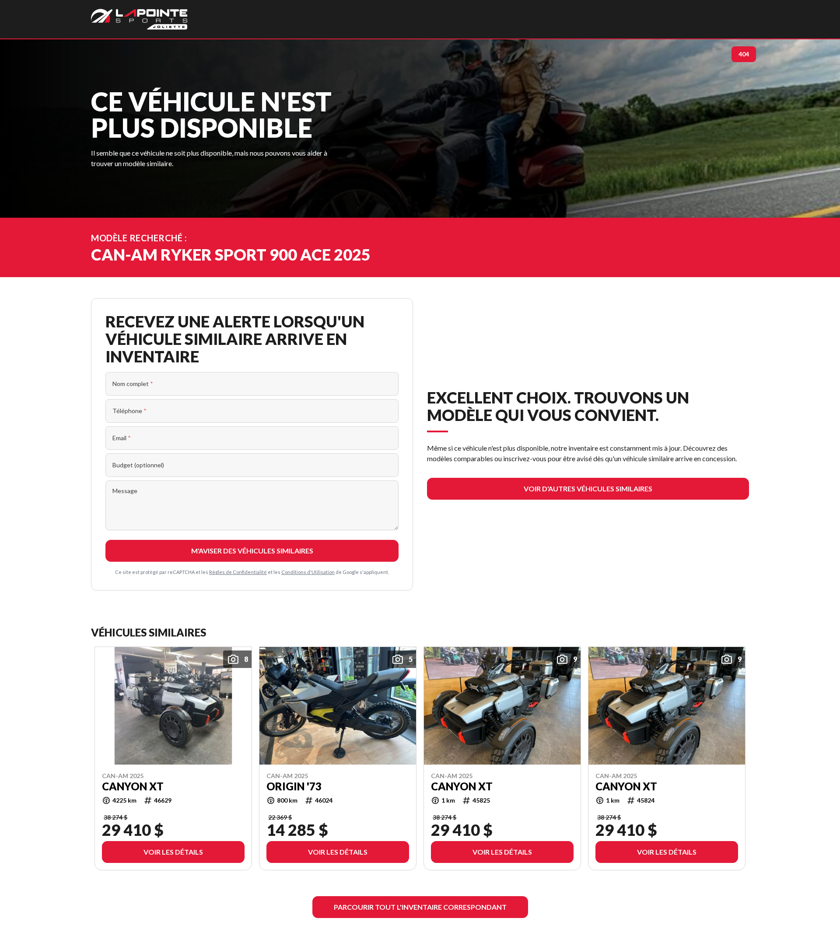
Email (121, 438)
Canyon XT (133, 786)
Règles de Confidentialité (238, 572)
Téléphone (129, 410)
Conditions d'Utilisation (308, 572)
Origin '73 (294, 786)
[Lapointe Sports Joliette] (139, 19)
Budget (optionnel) (138, 465)
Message (124, 490)
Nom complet (132, 383)
